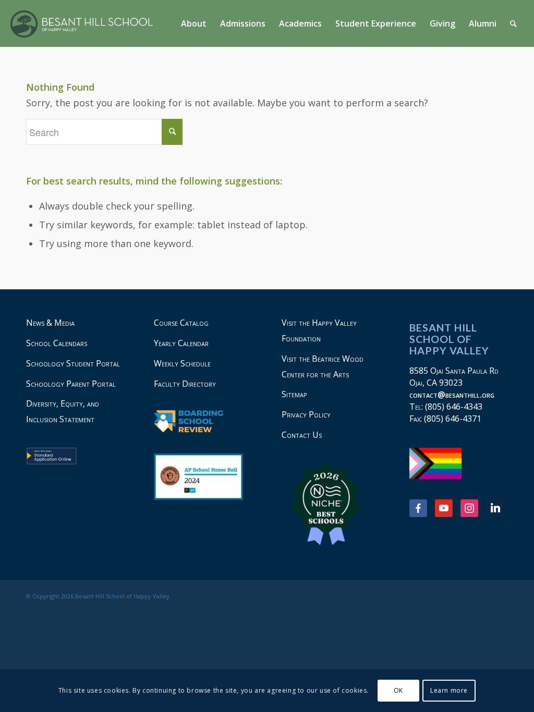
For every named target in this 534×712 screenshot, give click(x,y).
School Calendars (56, 343)
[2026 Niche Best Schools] (331, 505)
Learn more (449, 690)
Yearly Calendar (181, 343)
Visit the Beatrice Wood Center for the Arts (322, 366)
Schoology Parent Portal (71, 383)
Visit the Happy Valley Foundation (319, 330)
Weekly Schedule (182, 363)
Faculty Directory (185, 383)
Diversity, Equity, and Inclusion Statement (62, 411)
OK (398, 690)
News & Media (50, 322)
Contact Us (302, 434)
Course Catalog (181, 322)
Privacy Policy (306, 414)
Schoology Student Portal (73, 363)
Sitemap (294, 394)
